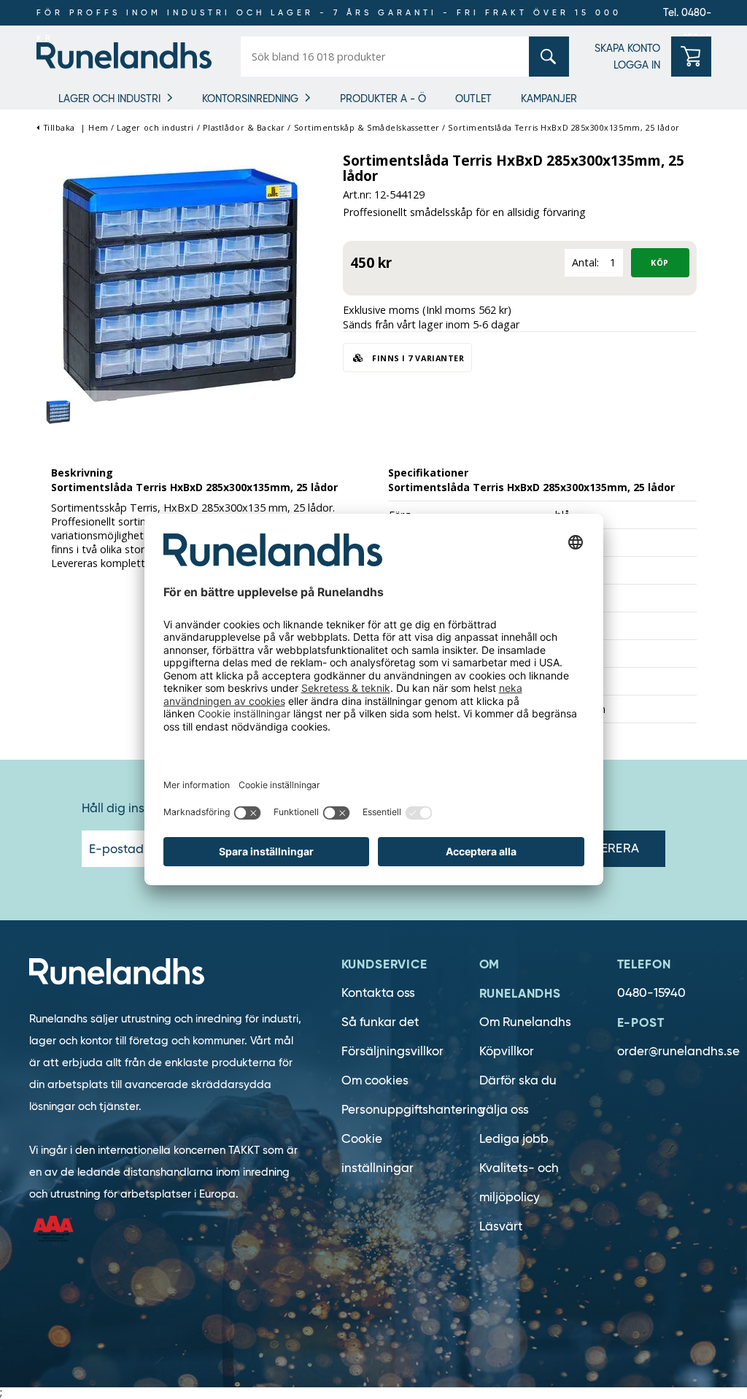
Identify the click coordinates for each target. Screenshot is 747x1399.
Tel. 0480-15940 (687, 16)
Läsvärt (500, 1226)
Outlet (473, 98)
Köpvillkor (506, 1051)
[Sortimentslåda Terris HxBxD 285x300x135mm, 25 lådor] (182, 287)
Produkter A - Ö (383, 98)
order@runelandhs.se (678, 1051)
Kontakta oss (378, 993)
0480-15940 (651, 993)
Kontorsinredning (250, 98)
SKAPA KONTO (627, 48)
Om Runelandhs (525, 1022)
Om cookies (375, 1080)
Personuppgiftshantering (413, 1109)
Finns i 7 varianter (417, 357)
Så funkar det (380, 1022)
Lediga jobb (514, 1138)
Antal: (585, 262)
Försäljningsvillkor (392, 1051)
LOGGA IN (637, 65)
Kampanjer (549, 98)
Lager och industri (109, 98)
